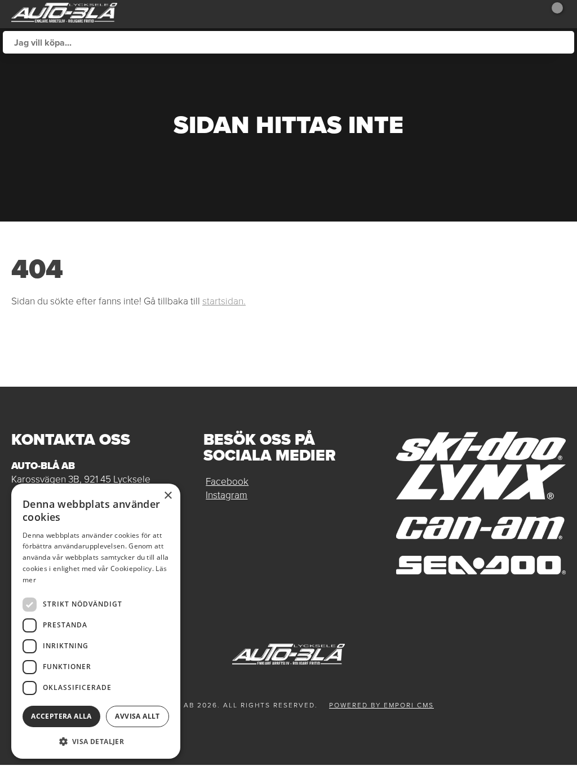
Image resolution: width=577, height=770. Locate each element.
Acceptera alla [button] (61, 716)
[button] (96, 740)
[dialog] (95, 621)
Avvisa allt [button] (137, 716)
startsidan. (224, 301)
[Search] (563, 42)
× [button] (167, 496)
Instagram (226, 495)
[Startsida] (64, 14)
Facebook (227, 481)
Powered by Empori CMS (381, 705)
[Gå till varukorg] (551, 14)
